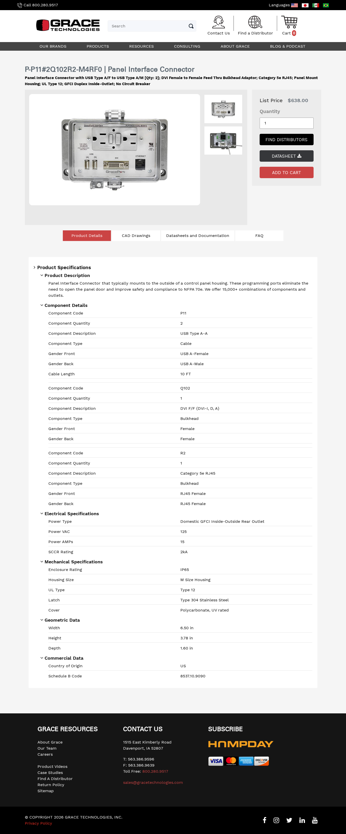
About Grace (50, 742)
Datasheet (284, 156)
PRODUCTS (98, 46)
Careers (45, 754)
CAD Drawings (136, 235)
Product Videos (52, 766)
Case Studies (50, 772)
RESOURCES (142, 46)
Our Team (46, 748)
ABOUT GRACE (236, 46)
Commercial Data (64, 658)
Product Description (67, 275)
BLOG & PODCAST (288, 46)
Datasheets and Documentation (197, 235)
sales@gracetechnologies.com (153, 782)
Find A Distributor (55, 778)
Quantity (270, 111)
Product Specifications (64, 267)
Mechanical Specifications (74, 561)
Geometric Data (62, 620)
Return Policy (50, 784)
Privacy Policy (38, 823)
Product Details (86, 235)
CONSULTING (188, 46)
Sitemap (45, 790)
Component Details (66, 305)
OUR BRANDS (54, 46)
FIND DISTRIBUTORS (286, 139)
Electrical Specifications (72, 513)
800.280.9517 (45, 5)
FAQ (259, 235)
